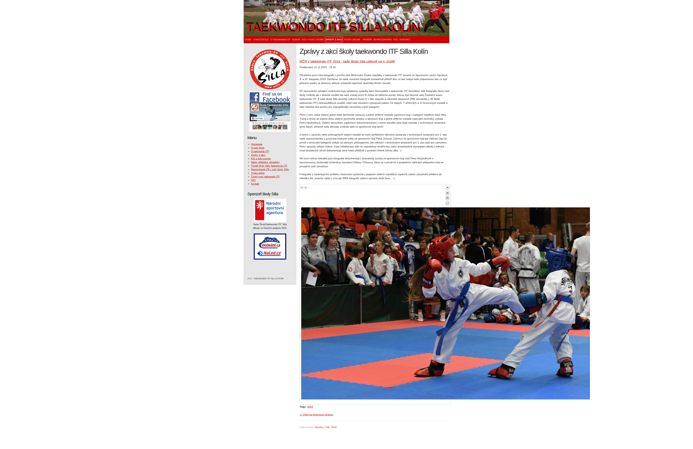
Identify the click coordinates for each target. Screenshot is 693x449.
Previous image (302, 187)
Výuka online (352, 39)
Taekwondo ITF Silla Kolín (332, 28)
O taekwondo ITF (280, 39)
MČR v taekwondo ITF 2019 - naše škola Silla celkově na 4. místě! (347, 61)
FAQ (395, 39)
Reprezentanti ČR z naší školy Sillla (270, 169)
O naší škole (261, 39)
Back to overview (447, 195)
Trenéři (367, 39)
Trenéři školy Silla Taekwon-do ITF (269, 166)
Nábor (296, 39)
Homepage (256, 144)
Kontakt (405, 39)
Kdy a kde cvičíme (313, 39)
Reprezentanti (383, 39)
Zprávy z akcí (334, 39)
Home (248, 39)
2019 (310, 406)
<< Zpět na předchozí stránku (316, 414)
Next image (306, 187)
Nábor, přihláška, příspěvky (265, 162)
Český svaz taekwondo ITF (265, 176)
